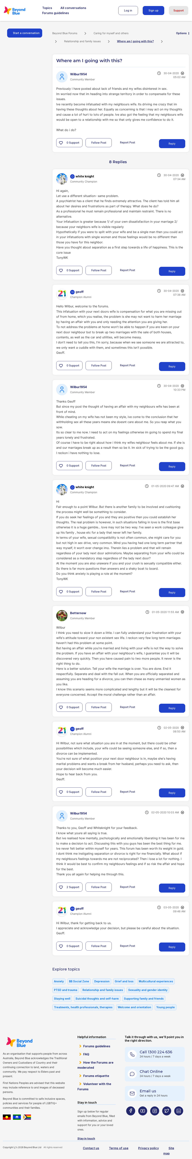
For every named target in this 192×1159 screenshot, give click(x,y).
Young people (165, 1007)
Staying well (62, 998)
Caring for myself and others (111, 33)
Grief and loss (124, 981)
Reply (172, 143)
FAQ (86, 1054)
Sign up (153, 10)
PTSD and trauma (65, 990)
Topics (47, 8)
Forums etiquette (96, 1076)
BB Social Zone (79, 981)
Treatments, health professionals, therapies (83, 1007)
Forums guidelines (55, 13)
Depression (102, 981)
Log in (128, 10)
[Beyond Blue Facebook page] (131, 1118)
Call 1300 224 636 (156, 1052)
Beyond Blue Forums (19, 10)
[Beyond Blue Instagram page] (155, 1118)
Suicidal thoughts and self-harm (97, 998)
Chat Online (151, 1071)
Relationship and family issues (82, 41)
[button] (61, 142)
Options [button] (181, 33)
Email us (148, 1091)
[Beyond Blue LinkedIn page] (179, 1118)
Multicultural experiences (156, 981)
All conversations (73, 8)
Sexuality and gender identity (147, 990)
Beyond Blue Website (19, 1042)
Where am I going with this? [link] (135, 41)
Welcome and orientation (134, 1007)
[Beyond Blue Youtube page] (143, 1118)
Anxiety (59, 981)
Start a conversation (26, 33)
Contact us (91, 1148)
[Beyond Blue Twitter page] (167, 1118)
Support (178, 10)
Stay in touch (86, 1138)
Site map (168, 1150)
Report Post (127, 142)
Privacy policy (148, 1148)
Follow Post (98, 142)
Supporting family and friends (144, 998)
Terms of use (118, 1148)
